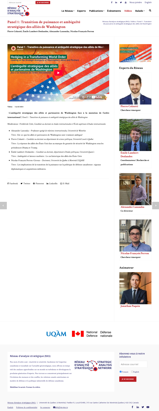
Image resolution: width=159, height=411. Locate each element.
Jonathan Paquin (130, 306)
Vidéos (128, 10)
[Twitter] (143, 407)
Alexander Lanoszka (132, 207)
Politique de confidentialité (26, 407)
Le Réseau (67, 10)
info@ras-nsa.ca (61, 407)
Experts (81, 10)
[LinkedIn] (138, 407)
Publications (96, 10)
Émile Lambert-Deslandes (130, 154)
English (148, 2)
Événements (114, 10)
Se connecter (45, 407)
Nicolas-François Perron (135, 253)
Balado (139, 10)
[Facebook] (132, 407)
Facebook (13, 183)
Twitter (26, 183)
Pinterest (39, 183)
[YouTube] (148, 407)
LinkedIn (53, 183)
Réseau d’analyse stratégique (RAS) (21, 402)
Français (125, 372)
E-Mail (66, 183)
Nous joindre (136, 2)
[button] (150, 11)
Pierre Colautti (129, 106)
